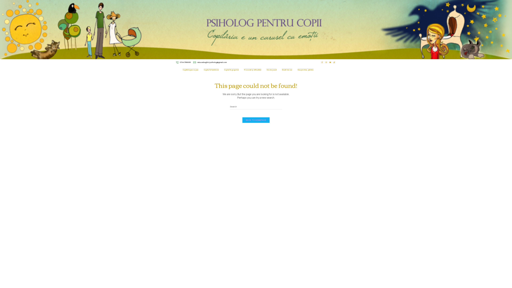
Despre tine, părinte (305, 70)
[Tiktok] (334, 62)
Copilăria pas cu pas (190, 70)
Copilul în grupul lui (231, 70)
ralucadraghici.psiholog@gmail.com (212, 62)
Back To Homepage (256, 120)
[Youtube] (330, 62)
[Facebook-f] (322, 62)
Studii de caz (287, 70)
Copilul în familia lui (211, 70)
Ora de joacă (272, 70)
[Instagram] (326, 62)
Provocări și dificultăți (252, 70)
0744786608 (185, 62)
